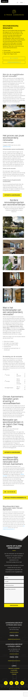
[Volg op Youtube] (22, 683)
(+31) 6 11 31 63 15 (14, 632)
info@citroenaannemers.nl (14, 62)
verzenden (14, 605)
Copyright (14, 674)
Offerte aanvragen (12, 195)
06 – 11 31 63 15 (14, 58)
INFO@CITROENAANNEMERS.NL (15, 497)
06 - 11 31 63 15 (9, 491)
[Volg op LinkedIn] (11, 683)
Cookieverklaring (14, 672)
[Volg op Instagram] (17, 683)
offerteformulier (7, 146)
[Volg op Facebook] (6, 683)
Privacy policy (14, 670)
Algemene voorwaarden (14, 668)
